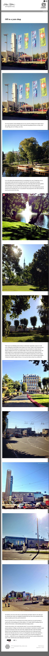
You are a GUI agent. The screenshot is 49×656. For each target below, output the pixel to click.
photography (16, 645)
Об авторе (45, 11)
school (23, 645)
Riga (20, 645)
